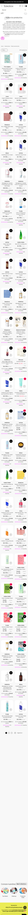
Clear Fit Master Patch (7, 97)
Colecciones (7, 46)
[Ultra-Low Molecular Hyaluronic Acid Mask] (24, 418)
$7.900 (7, 130)
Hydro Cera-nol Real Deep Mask (7, 303)
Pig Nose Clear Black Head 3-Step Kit (21, 656)
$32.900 (7, 216)
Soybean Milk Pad (20, 360)
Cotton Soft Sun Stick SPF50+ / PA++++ (21, 68)
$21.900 (21, 277)
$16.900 (7, 366)
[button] (25, 892)
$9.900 (7, 157)
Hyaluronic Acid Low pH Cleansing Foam (7, 512)
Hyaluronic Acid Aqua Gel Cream (21, 126)
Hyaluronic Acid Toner (21, 154)
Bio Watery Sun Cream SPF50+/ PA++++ (7, 454)
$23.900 (7, 396)
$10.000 (7, 486)
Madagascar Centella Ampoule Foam (7, 656)
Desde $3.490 (22, 660)
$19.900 (21, 130)
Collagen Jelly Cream (21, 540)
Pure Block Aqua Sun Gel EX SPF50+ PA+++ (21, 392)
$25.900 (7, 428)
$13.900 (21, 218)
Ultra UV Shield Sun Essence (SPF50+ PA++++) (21, 213)
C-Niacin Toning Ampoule (7, 540)
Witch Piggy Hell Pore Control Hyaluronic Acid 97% (7, 362)
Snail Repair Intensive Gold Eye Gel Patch (21, 454)
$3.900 (21, 246)
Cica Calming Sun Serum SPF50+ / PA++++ (7, 569)
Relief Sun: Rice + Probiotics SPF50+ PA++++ (20, 332)
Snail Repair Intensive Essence (21, 686)
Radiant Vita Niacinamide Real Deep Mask (21, 484)
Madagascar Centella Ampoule (21, 303)
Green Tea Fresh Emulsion (7, 244)
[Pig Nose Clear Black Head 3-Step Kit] (24, 649)
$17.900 (21, 157)
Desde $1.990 (22, 572)
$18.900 (7, 659)
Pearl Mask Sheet (21, 568)
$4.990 (7, 100)
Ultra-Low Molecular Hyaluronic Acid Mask (21, 424)
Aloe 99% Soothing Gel (20, 243)
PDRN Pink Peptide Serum (7, 213)
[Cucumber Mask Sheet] (24, 620)
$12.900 (7, 337)
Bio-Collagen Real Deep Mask (7, 126)
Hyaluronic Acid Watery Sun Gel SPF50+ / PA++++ (7, 392)
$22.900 (21, 719)
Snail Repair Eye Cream (7, 154)
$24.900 (21, 72)
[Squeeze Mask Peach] (10, 620)
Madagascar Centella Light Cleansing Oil (7, 424)
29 (15, 732)
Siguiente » (20, 732)
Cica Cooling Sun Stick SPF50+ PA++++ (20, 598)
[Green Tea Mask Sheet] (10, 592)
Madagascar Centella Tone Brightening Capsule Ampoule (7, 687)
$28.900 (7, 188)
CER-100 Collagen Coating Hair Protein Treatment (7, 332)
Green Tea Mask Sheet (7, 597)
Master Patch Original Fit (21, 97)
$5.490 (7, 73)
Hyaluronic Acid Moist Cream (21, 273)
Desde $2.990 (22, 429)
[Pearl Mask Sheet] (24, 563)
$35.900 (21, 516)
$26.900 (7, 573)
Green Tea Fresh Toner (7, 272)
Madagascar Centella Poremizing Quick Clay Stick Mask (7, 184)
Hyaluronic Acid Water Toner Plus (20, 716)
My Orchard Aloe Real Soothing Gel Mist (7, 716)
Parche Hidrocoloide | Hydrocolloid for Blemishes (7, 69)
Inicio (2, 46)
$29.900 (7, 691)
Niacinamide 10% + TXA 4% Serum (20, 512)
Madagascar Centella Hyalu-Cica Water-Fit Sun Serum (21, 184)
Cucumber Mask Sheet (21, 626)
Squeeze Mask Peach (7, 626)
